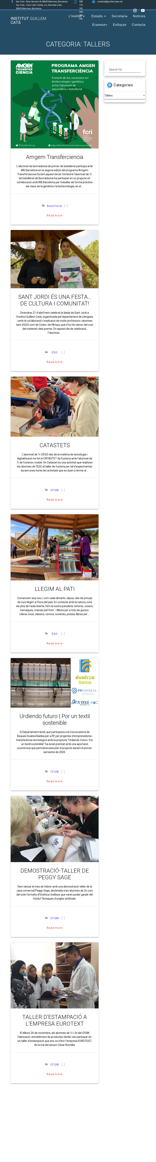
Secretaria (119, 16)
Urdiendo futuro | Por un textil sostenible (55, 719)
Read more (55, 215)
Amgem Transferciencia (54, 157)
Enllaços (119, 24)
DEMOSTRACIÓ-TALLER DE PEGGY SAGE (54, 874)
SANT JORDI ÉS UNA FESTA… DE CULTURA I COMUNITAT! (54, 300)
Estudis (97, 16)
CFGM (54, 490)
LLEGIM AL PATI (55, 589)
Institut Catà (28, 21)
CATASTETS (55, 445)
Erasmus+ (99, 24)
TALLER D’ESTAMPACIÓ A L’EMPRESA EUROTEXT (54, 1020)
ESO (54, 352)
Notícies (139, 16)
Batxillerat (54, 205)
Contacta (139, 24)
